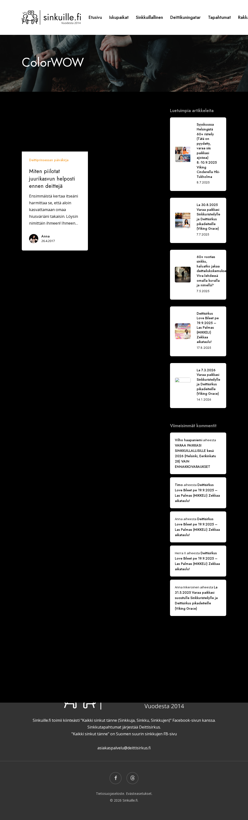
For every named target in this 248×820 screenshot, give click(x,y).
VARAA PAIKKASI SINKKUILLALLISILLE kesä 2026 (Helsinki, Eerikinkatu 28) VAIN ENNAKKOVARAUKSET (195, 456)
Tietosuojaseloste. (110, 793)
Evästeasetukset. (139, 793)
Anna (45, 236)
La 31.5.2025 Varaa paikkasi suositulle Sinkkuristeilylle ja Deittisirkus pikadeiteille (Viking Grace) (196, 598)
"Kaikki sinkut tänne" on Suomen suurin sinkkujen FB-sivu (124, 733)
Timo (179, 484)
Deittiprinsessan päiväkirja (49, 160)
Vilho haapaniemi (188, 440)
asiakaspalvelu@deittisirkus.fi (124, 748)
